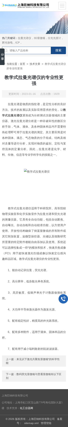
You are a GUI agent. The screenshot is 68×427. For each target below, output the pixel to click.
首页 (22, 63)
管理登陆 (46, 423)
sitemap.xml (31, 423)
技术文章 (35, 63)
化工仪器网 (26, 408)
